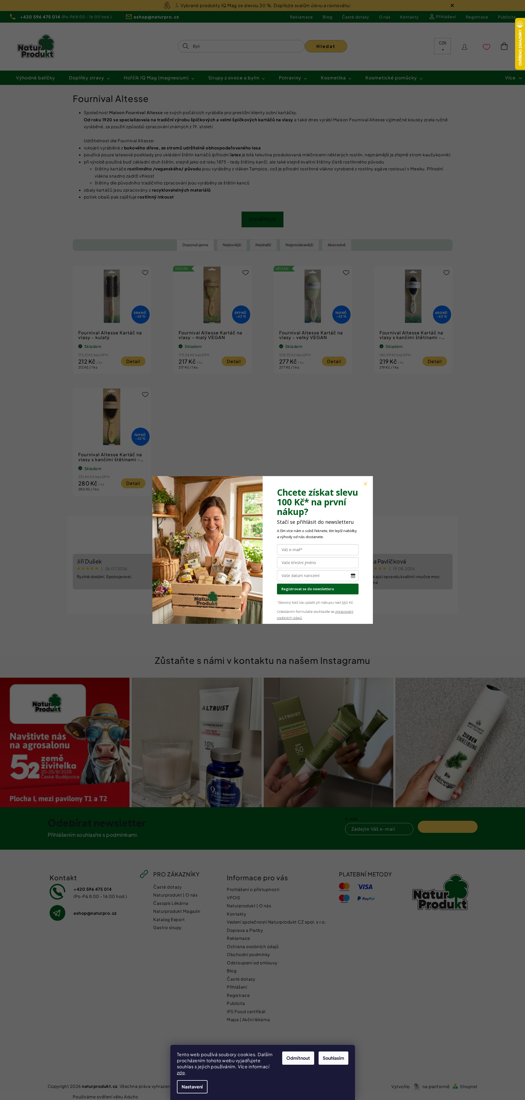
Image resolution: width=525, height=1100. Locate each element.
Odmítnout (298, 1058)
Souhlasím (333, 1058)
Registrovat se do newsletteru (307, 588)
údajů (297, 618)
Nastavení (192, 1087)
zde (181, 1072)
